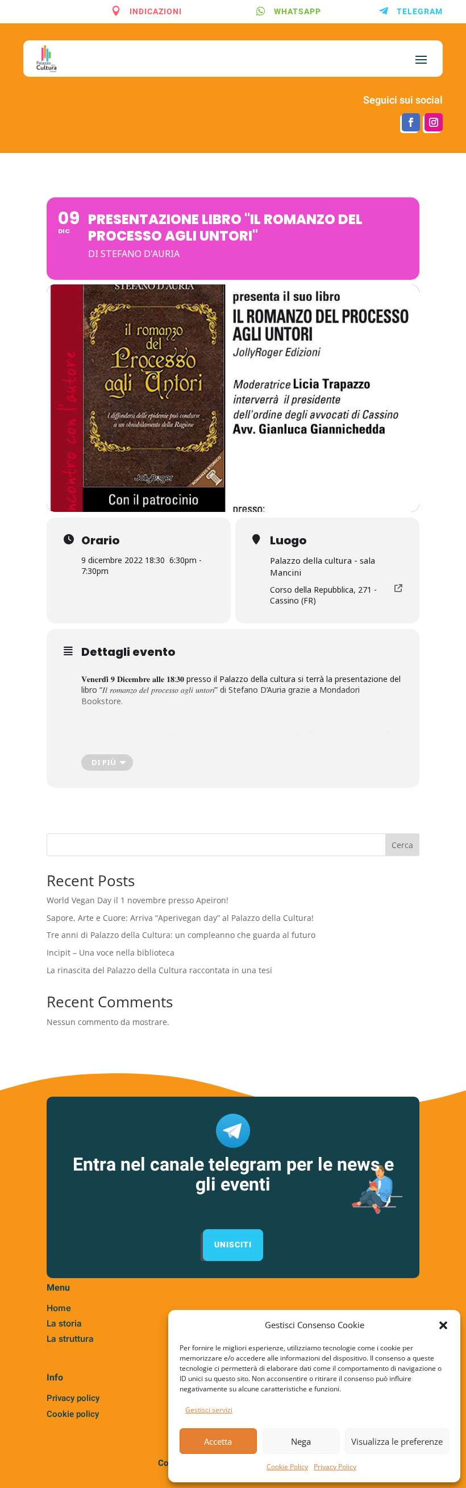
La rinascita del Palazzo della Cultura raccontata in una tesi (159, 970)
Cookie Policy (287, 1467)
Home (59, 1308)
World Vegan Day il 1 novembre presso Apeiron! (137, 900)
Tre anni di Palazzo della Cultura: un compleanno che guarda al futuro (181, 934)
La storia (64, 1323)
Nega (301, 1441)
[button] (443, 1325)
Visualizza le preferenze (397, 1441)
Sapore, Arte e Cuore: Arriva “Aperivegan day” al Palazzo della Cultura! (180, 917)
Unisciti (233, 1245)
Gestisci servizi (208, 1410)
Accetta (218, 1441)
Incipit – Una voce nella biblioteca (110, 952)
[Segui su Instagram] (434, 122)
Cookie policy (73, 1414)
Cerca (402, 845)
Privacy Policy (335, 1467)
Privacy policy (73, 1398)
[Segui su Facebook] (411, 122)
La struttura (70, 1338)
